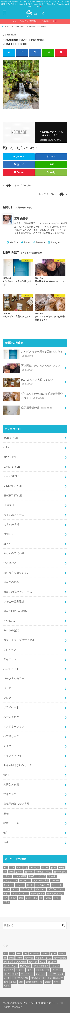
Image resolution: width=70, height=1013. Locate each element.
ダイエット (9, 659)
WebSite (14, 242)
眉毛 (6, 813)
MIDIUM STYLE (12, 485)
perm (53, 867)
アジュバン (9, 620)
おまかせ (7, 876)
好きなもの (9, 794)
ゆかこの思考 (11, 582)
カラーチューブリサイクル (19, 639)
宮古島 (48, 898)
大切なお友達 (11, 784)
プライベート (11, 707)
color (6, 447)
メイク (7, 745)
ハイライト (57, 885)
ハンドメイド (11, 668)
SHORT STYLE (12, 495)
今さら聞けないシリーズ (17, 765)
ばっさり (52, 876)
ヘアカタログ (11, 717)
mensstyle (34, 867)
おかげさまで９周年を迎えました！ (42, 353)
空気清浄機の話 (36, 407)
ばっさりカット (10, 880)
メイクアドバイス (13, 755)
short (11, 872)
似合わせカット (37, 893)
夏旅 (21, 898)
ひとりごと (9, 562)
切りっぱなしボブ (55, 893)
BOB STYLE (10, 437)
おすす (19, 872)
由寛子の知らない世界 (16, 803)
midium (45, 867)
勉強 (6, 774)
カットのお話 (11, 630)
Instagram (56, 242)
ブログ (7, 697)
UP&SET (8, 505)
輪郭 (6, 832)
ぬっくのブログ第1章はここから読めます (34, 21)
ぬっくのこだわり (13, 553)
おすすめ (29, 872)
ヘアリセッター (12, 736)
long (25, 867)
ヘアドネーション (13, 726)
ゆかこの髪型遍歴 (13, 601)
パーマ (7, 688)
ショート (20, 885)
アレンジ (55, 880)
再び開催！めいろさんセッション (40, 367)
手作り (57, 898)
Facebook (40, 242)
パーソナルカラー (13, 678)
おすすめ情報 (11, 524)
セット (30, 885)
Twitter (27, 242)
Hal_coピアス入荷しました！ (38, 381)
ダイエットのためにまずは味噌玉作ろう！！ (42, 395)
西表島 (6, 902)
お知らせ (8, 533)
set (5, 872)
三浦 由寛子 (21, 218)
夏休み (13, 898)
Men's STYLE (11, 476)
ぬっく (7, 543)
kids (19, 867)
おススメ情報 (20, 876)
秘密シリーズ (11, 822)
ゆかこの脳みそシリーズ (17, 591)
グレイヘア (9, 649)
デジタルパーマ (42, 885)
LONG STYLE (11, 466)
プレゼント (40, 889)
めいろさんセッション (16, 572)
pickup (61, 867)
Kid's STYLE (10, 456)
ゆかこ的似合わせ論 (15, 610)
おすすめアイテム (13, 514)
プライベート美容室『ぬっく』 (40, 1002)
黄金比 (7, 842)
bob (5, 867)
